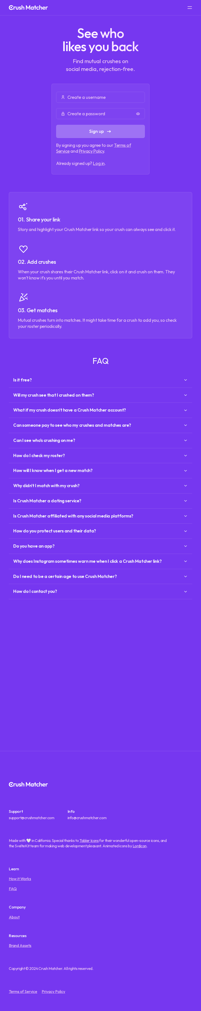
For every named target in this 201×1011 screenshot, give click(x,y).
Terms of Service (23, 991)
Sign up (96, 131)
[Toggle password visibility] (138, 113)
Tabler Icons (89, 840)
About (14, 917)
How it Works (20, 878)
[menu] (189, 8)
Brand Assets (20, 945)
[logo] (28, 7)
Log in (98, 163)
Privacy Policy (91, 151)
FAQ (13, 888)
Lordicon (140, 845)
